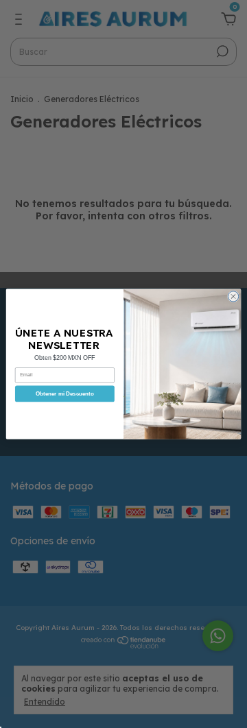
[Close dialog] (233, 296)
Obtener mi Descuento (64, 394)
